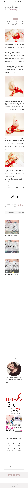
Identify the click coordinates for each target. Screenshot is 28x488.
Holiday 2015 (7, 206)
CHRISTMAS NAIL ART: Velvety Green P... (11, 255)
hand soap (15, 18)
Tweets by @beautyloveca (11, 466)
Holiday (14, 204)
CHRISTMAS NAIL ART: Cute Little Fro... (11, 274)
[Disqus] (15, 300)
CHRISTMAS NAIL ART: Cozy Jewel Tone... (11, 236)
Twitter (14, 445)
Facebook (19, 445)
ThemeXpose (13, 484)
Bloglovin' (19, 450)
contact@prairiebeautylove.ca (15, 385)
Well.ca (14, 188)
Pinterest (8, 450)
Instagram (8, 445)
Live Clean (12, 206)
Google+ (13, 450)
